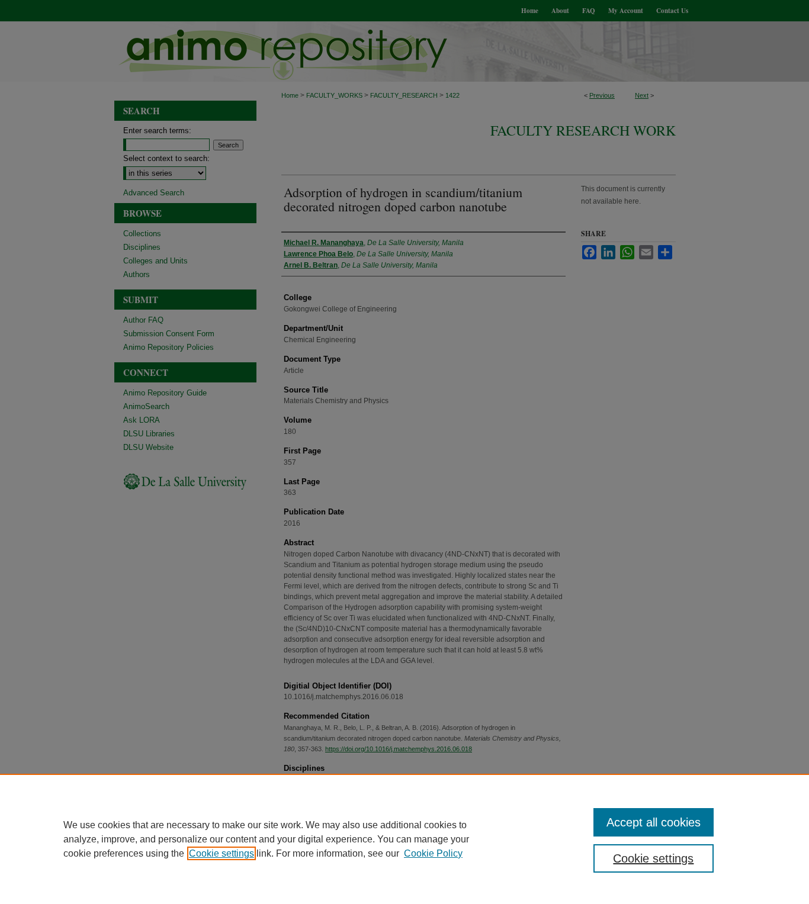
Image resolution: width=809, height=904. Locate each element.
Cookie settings (221, 853)
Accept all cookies (653, 822)
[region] (404, 839)
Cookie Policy (433, 853)
